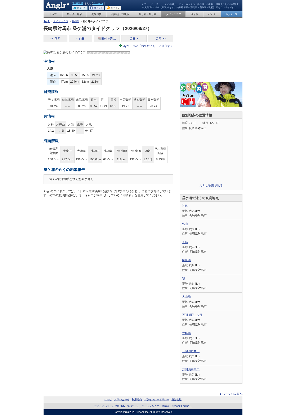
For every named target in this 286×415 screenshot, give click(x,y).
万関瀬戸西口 (191, 351)
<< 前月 (55, 38)
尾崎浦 (186, 260)
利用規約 (137, 399)
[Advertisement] (211, 51)
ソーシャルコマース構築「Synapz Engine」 (167, 406)
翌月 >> (161, 38)
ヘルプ (108, 399)
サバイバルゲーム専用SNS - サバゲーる (116, 406)
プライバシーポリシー (156, 399)
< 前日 (80, 38)
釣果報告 (96, 14)
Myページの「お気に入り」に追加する (147, 46)
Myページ (231, 14)
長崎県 (75, 21)
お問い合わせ (121, 399)
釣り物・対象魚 (120, 14)
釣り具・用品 (74, 14)
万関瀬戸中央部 (192, 314)
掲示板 (194, 14)
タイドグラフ (173, 14)
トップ (53, 14)
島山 (185, 224)
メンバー (212, 14)
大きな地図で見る (211, 185)
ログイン (98, 3)
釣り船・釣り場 (147, 14)
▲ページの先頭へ (230, 394)
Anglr (47, 21)
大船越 (186, 333)
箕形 (185, 242)
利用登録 (78, 3)
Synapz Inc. (142, 412)
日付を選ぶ (108, 38)
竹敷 (185, 205)
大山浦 (186, 296)
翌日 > (134, 38)
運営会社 (176, 399)
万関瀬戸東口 (191, 369)
